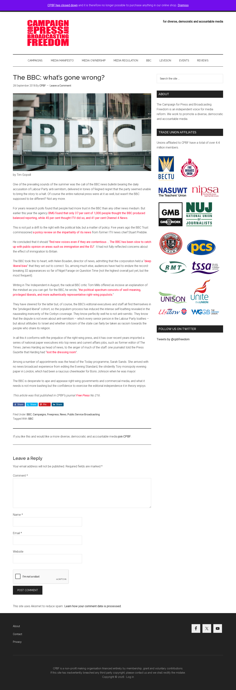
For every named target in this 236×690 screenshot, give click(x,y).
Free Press (82, 395)
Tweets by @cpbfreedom (173, 339)
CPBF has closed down (63, 5)
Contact (17, 634)
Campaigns (39, 414)
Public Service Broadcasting (83, 414)
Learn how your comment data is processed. (92, 606)
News (63, 414)
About (16, 626)
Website (18, 551)
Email (17, 533)
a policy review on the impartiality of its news (62, 232)
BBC (29, 414)
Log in (130, 676)
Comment (20, 475)
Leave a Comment (60, 85)
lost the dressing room (61, 352)
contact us (141, 672)
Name (18, 514)
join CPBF (124, 436)
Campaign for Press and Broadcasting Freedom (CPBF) (48, 33)
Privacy (17, 641)
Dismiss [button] (183, 5)
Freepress (53, 414)
